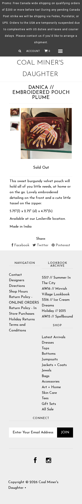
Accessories (50, 381)
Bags (45, 376)
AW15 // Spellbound (57, 316)
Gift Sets (49, 404)
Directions (17, 286)
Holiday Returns (22, 319)
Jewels (46, 370)
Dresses (48, 342)
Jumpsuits (50, 359)
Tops (45, 348)
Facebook (21, 245)
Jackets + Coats (54, 365)
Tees (45, 398)
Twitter (42, 245)
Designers (16, 280)
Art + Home (51, 387)
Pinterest (62, 245)
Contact (15, 275)
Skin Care (49, 393)
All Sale (48, 409)
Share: (41, 239)
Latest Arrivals (53, 337)
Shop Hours (18, 291)
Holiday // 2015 (54, 311)
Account (33, 51)
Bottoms (49, 354)
